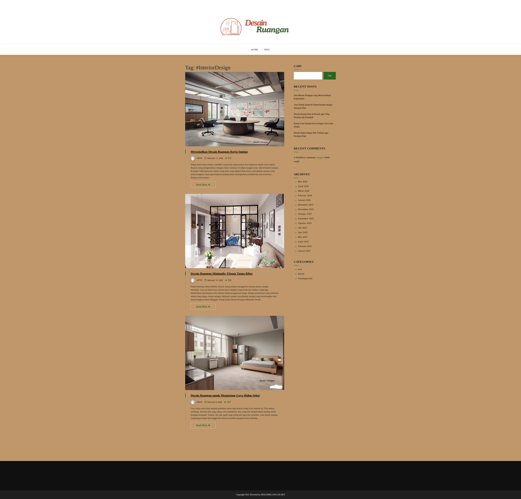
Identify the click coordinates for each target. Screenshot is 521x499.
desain (301, 274)
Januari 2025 (304, 251)
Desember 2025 (305, 205)
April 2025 (303, 241)
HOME (254, 49)
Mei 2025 (302, 237)
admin (199, 158)
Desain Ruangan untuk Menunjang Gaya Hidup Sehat (225, 395)
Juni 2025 (303, 232)
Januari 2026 (304, 200)
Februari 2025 (305, 246)
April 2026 (303, 186)
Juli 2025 (302, 228)
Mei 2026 (302, 181)
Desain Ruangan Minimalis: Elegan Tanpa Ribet (221, 273)
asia (300, 269)
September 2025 (306, 218)
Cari (297, 66)
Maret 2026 (303, 191)
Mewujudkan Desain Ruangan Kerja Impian (219, 151)
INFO (267, 49)
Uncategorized (305, 278)
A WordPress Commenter (305, 157)
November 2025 (306, 209)
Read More (202, 184)
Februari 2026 (305, 195)
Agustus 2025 (305, 223)
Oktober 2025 (305, 214)
